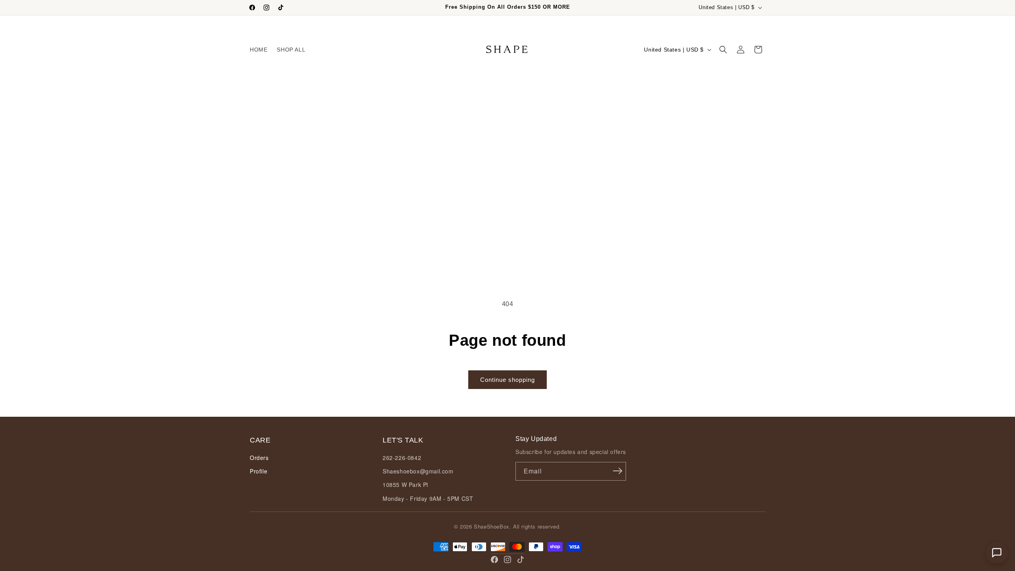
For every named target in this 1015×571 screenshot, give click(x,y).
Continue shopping (507, 379)
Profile (258, 471)
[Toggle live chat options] (997, 553)
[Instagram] (507, 559)
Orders (259, 458)
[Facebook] (494, 559)
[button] (723, 49)
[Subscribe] (617, 470)
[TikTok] (520, 559)
